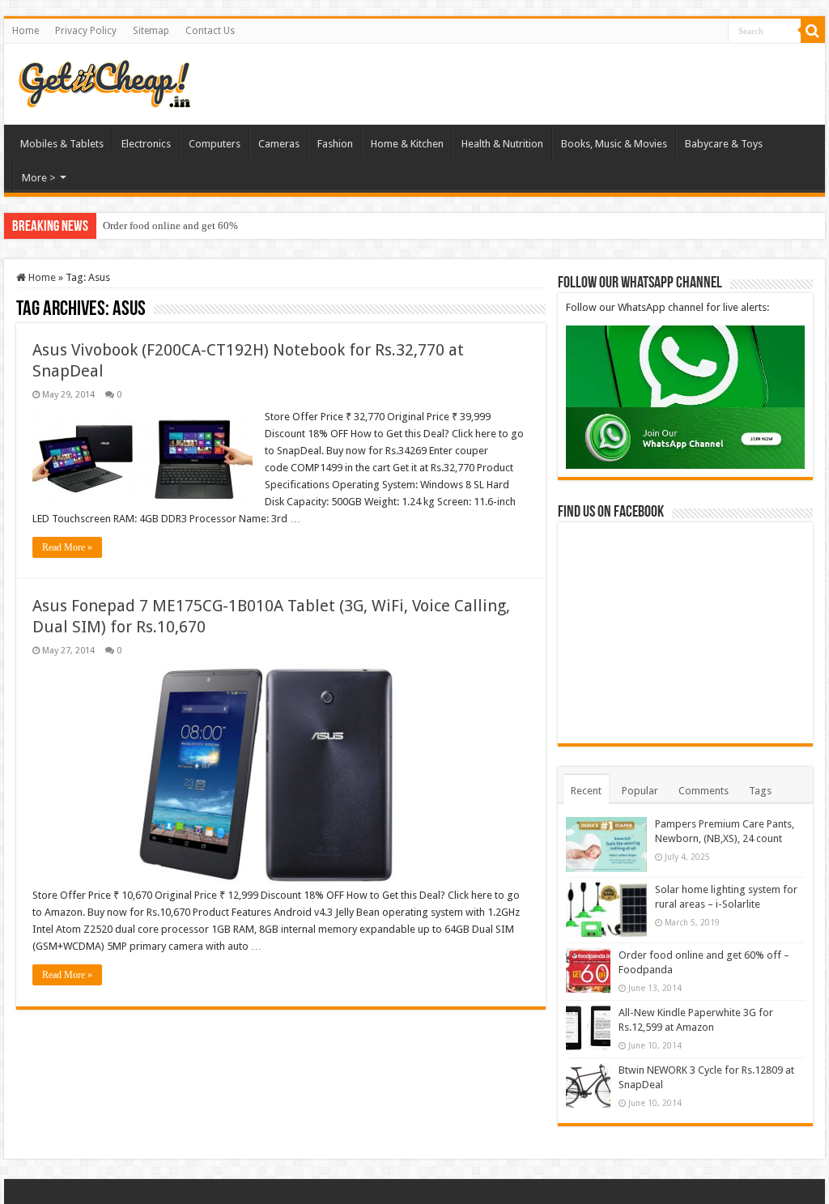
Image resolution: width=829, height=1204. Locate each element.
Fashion (335, 144)
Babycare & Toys (724, 144)
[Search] (813, 31)
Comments (703, 791)
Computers (214, 144)
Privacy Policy (86, 30)
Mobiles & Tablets (62, 144)
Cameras (279, 144)
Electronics (146, 144)
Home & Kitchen (407, 144)
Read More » (67, 547)
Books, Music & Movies (614, 144)
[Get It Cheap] (103, 81)
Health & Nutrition (502, 144)
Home (25, 30)
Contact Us (210, 30)
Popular (640, 791)
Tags (760, 791)
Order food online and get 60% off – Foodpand (205, 225)
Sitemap (151, 30)
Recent (586, 791)
